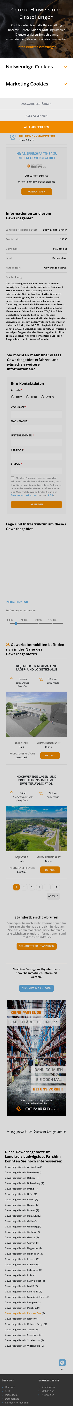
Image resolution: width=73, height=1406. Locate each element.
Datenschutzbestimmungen (36, 47)
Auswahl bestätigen (36, 104)
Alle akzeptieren (36, 127)
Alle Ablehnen (36, 115)
